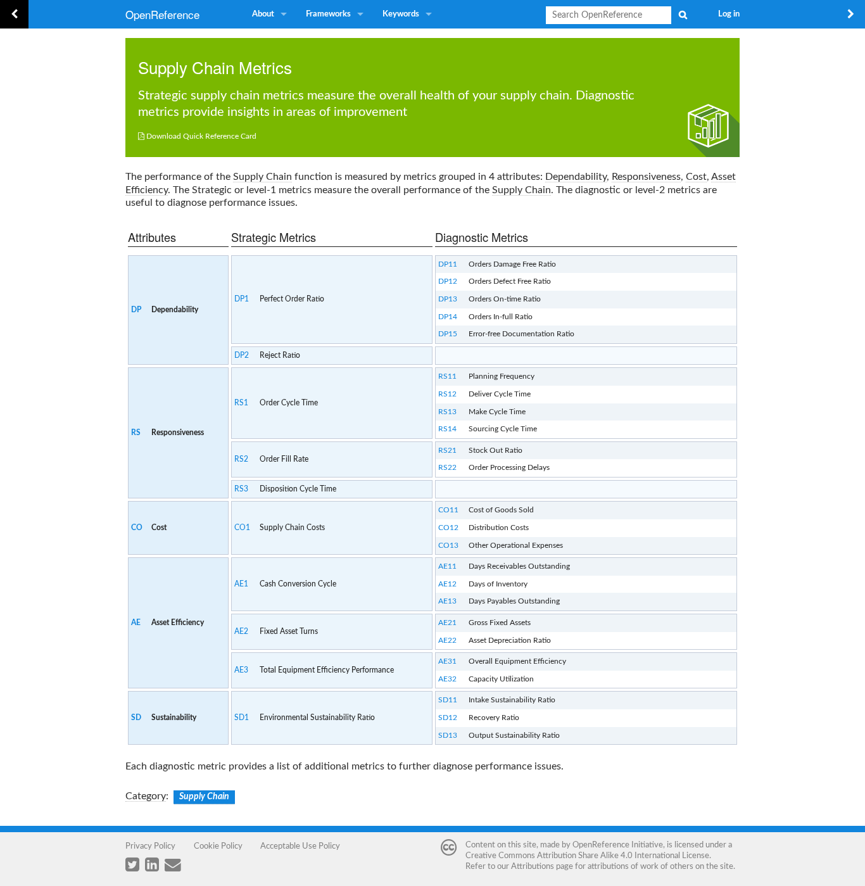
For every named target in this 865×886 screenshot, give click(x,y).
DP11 (447, 264)
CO (136, 527)
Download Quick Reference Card (201, 136)
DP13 (447, 299)
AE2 (241, 631)
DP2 (241, 355)
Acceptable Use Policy (300, 846)
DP (136, 309)
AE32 (447, 679)
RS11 (447, 376)
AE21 (447, 622)
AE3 (241, 670)
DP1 (241, 299)
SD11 (447, 700)
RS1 (241, 403)
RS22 (447, 467)
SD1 (241, 717)
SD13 (447, 735)
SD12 (447, 717)
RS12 (447, 394)
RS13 (447, 411)
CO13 (448, 545)
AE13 (447, 601)
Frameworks (328, 14)
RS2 (241, 459)
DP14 (447, 316)
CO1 (242, 527)
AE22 (447, 640)
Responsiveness (646, 177)
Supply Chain (186, 67)
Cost (696, 177)
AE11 (447, 566)
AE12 (447, 584)
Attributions (532, 866)
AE (136, 622)
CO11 (448, 510)
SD (136, 717)
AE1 (241, 584)
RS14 (447, 429)
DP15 (447, 334)
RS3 (241, 489)
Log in (729, 14)
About (263, 14)
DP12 (447, 281)
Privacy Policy (150, 846)
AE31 (447, 661)
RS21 (447, 450)
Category (145, 796)
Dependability (576, 177)
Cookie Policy (218, 846)
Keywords (400, 14)
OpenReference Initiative (617, 845)
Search (682, 14)
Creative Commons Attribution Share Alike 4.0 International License (587, 855)
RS (136, 432)
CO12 (448, 527)
